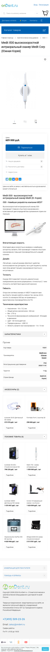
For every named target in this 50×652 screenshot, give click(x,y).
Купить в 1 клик (25, 155)
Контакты (33, 20)
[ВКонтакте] (13, 179)
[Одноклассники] (16, 179)
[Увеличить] (25, 90)
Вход (35, 5)
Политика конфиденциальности (23, 650)
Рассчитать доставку (16, 167)
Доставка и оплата (9, 20)
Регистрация (44, 5)
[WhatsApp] (10, 179)
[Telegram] (7, 179)
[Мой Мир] (20, 179)
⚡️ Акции (23, 20)
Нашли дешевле (14, 161)
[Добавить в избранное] (45, 59)
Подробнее (9, 428)
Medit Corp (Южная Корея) (43, 355)
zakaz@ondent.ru (17, 624)
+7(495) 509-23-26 (14, 619)
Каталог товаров (12, 30)
